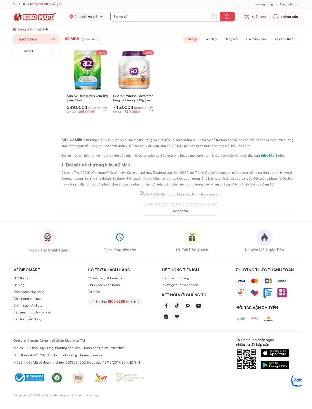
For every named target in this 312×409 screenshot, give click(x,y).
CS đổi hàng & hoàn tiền (106, 278)
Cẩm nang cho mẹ (27, 299)
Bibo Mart (269, 155)
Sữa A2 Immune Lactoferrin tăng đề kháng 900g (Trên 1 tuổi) (133, 100)
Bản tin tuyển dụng (27, 319)
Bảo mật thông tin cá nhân (33, 312)
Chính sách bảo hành (104, 285)
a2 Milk (29, 51)
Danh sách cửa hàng (29, 292)
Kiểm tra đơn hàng (175, 278)
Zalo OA (94, 292)
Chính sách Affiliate (27, 305)
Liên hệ (18, 285)
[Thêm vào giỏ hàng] (104, 108)
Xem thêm (180, 211)
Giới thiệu (20, 278)
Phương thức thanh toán (180, 285)
